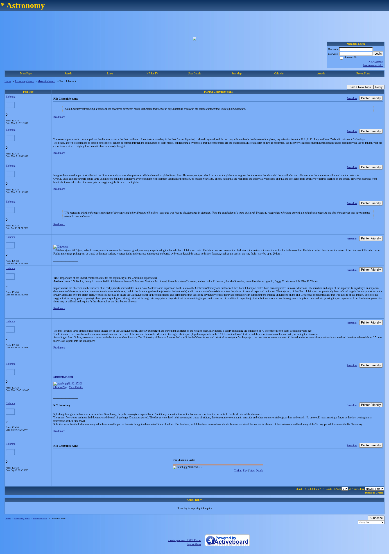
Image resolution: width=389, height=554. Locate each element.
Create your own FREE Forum (184, 540)
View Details (76, 387)
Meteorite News (46, 81)
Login (378, 53)
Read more (59, 116)
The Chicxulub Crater (184, 460)
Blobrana (10, 96)
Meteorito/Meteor (63, 376)
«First (299, 488)
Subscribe (376, 518)
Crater (379, 492)
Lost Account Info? (373, 65)
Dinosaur (370, 492)
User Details (194, 73)
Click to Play (60, 387)
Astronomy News (24, 81)
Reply (379, 87)
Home (8, 81)
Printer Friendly (371, 98)
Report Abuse (194, 544)
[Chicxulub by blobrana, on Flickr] (60, 246)
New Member (376, 61)
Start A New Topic (360, 87)
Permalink (352, 98)
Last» (329, 488)
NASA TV (152, 73)
